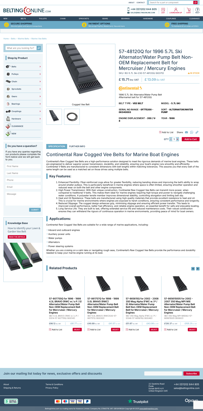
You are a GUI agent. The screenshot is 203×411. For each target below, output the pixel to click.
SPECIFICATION (56, 146)
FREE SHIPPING (179, 23)
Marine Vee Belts (39, 38)
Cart (188, 13)
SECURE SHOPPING (21, 23)
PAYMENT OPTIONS (99, 23)
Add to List (167, 132)
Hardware (148, 19)
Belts (23, 19)
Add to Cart (190, 139)
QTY (166, 139)
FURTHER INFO (77, 146)
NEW (5, 19)
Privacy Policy (52, 388)
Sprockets (84, 19)
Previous (193, 268)
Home (6, 38)
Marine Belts (23, 38)
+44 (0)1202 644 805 (143, 9)
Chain (62, 19)
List (163, 13)
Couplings (171, 19)
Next (198, 268)
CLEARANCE (194, 19)
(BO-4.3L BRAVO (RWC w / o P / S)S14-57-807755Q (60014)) (63, 317)
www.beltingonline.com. (148, 409)
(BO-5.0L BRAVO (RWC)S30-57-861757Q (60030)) (102, 317)
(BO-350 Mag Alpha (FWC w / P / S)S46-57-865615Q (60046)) (141, 317)
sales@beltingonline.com (142, 13)
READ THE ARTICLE (17, 237)
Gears (105, 19)
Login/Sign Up (175, 13)
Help (197, 13)
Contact (141, 3)
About (132, 3)
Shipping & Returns (12, 388)
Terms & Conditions (54, 384)
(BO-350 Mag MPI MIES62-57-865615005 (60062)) (178, 317)
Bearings (125, 19)
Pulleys (43, 19)
